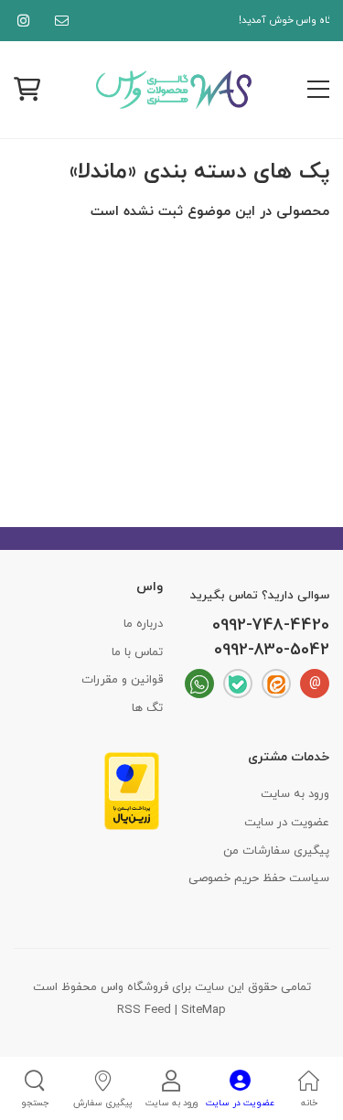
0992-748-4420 (270, 626)
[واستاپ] (199, 683)
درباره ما (143, 624)
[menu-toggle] (318, 90)
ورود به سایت (295, 794)
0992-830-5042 (271, 650)
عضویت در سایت (286, 822)
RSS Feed (144, 1010)
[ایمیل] (58, 20)
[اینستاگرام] (19, 20)
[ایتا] (276, 683)
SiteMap (203, 1010)
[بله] (237, 683)
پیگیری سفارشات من (276, 851)
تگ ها (147, 708)
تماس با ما (137, 652)
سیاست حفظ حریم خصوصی (258, 878)
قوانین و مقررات (122, 680)
